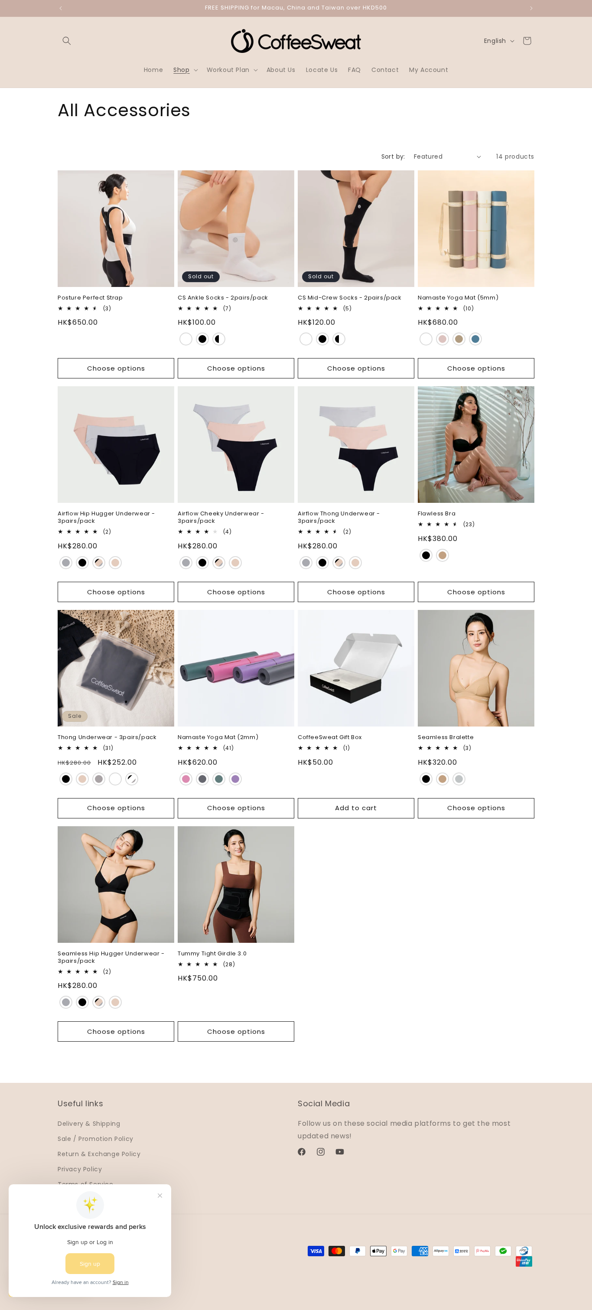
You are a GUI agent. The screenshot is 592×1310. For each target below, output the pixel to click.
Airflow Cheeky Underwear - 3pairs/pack (221, 517)
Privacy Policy (80, 1169)
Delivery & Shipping (89, 1123)
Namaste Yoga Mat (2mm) (218, 737)
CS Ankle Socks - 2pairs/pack (223, 298)
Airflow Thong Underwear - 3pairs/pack (339, 517)
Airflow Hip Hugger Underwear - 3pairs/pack (106, 517)
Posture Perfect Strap (90, 298)
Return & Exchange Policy (99, 1154)
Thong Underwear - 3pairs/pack (107, 737)
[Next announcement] (531, 8)
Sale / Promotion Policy (95, 1138)
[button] (67, 41)
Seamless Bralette (446, 737)
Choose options (116, 368)
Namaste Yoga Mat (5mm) (458, 298)
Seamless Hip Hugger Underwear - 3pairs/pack (111, 957)
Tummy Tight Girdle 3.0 (212, 954)
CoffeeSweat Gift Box (330, 737)
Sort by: (393, 156)
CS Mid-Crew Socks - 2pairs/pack (350, 298)
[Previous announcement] (60, 8)
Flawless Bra (436, 514)
